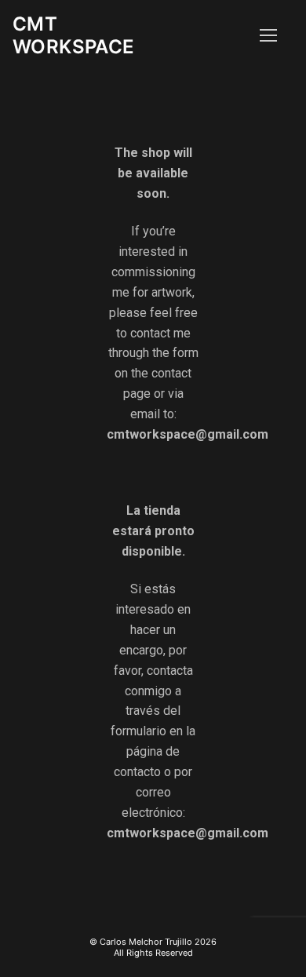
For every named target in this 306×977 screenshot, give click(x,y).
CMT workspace (74, 35)
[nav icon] (268, 35)
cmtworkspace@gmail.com (187, 434)
